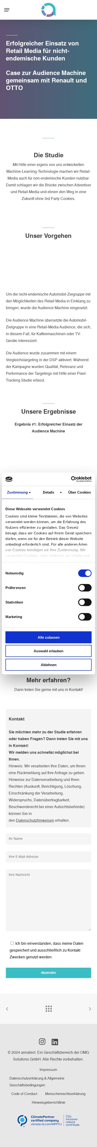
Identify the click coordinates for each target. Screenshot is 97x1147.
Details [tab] (48, 492)
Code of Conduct (24, 1094)
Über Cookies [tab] (79, 492)
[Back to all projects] (48, 1007)
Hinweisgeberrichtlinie (48, 1102)
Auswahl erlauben (48, 651)
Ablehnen (49, 665)
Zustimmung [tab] (17, 492)
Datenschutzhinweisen (35, 821)
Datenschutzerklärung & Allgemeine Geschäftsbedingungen (36, 1082)
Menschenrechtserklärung (65, 1094)
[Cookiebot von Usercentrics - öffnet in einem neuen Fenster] (71, 479)
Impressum (48, 1070)
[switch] (85, 587)
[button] (6, 9)
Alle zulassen (49, 637)
